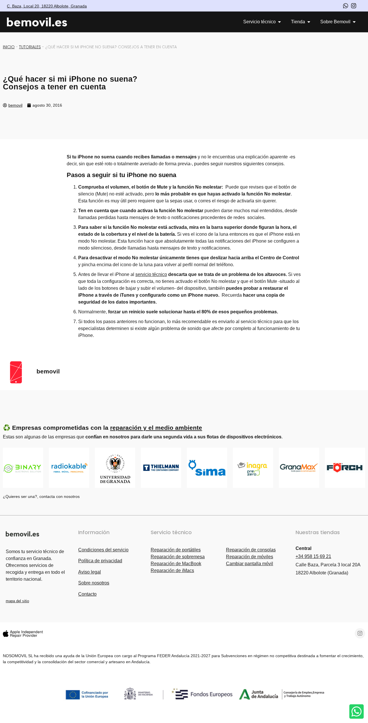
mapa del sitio (17, 601)
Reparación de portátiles (176, 549)
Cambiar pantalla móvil (249, 563)
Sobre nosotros (93, 582)
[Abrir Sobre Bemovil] (354, 21)
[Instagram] (360, 633)
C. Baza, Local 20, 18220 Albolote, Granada (47, 6)
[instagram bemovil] (353, 6)
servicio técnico (151, 274)
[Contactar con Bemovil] (356, 711)
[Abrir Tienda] (308, 21)
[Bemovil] (42, 22)
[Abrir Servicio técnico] (279, 21)
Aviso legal (89, 571)
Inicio (9, 47)
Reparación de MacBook (176, 563)
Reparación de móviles (249, 556)
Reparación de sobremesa (178, 556)
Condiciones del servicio (103, 549)
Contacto (87, 594)
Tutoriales (30, 47)
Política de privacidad (100, 560)
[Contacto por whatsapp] (345, 6)
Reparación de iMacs (172, 570)
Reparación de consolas (251, 549)
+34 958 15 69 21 (313, 556)
